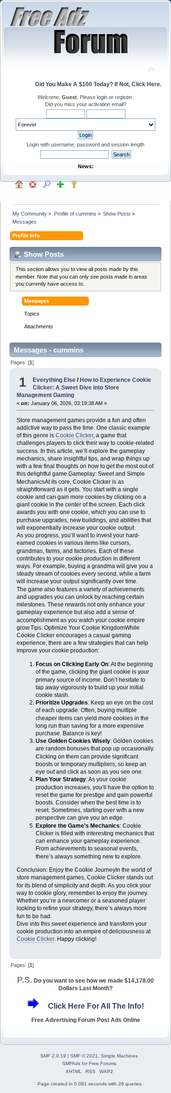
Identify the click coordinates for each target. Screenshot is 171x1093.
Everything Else (54, 380)
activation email (106, 104)
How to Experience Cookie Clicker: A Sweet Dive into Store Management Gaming (84, 387)
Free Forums (102, 1063)
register (123, 97)
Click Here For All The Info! (96, 1006)
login (102, 97)
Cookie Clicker (74, 435)
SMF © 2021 (84, 1055)
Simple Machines (119, 1055)
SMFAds (71, 1063)
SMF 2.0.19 (53, 1055)
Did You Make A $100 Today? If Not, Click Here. (98, 84)
